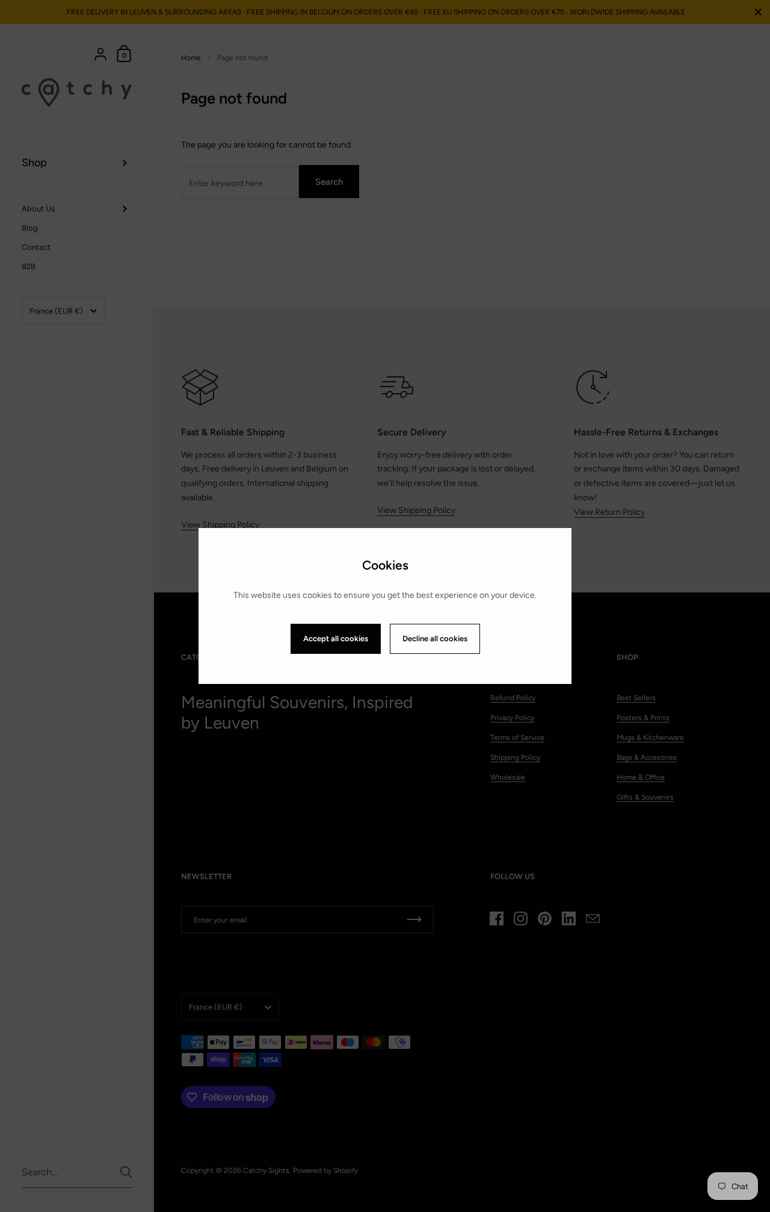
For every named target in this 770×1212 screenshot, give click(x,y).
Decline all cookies (434, 638)
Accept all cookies (335, 638)
